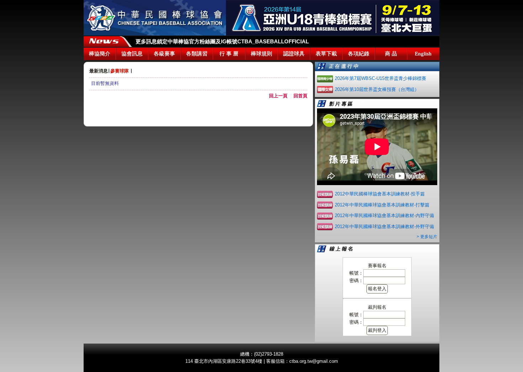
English (423, 53)
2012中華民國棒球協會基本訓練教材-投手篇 (380, 193)
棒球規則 (261, 53)
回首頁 (300, 95)
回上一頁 (280, 95)
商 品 (391, 53)
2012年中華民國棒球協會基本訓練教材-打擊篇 (382, 204)
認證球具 (294, 53)
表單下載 (326, 53)
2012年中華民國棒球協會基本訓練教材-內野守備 (384, 215)
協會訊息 (132, 53)
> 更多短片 (427, 236)
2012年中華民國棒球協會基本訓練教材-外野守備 (384, 226)
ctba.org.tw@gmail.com (313, 361)
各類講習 (196, 53)
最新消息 (98, 71)
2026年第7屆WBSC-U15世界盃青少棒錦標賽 (380, 78)
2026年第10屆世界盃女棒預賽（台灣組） (377, 89)
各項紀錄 (358, 53)
